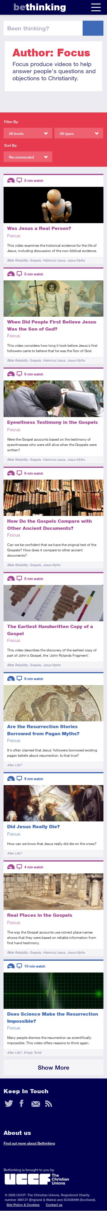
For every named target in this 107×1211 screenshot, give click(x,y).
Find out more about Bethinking (29, 1143)
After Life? (14, 765)
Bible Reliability (17, 260)
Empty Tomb (32, 1052)
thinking (39, 7)
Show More (53, 1067)
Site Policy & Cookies (23, 1205)
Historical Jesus (54, 260)
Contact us (54, 1205)
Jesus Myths (76, 260)
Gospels (35, 260)
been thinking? (28, 28)
